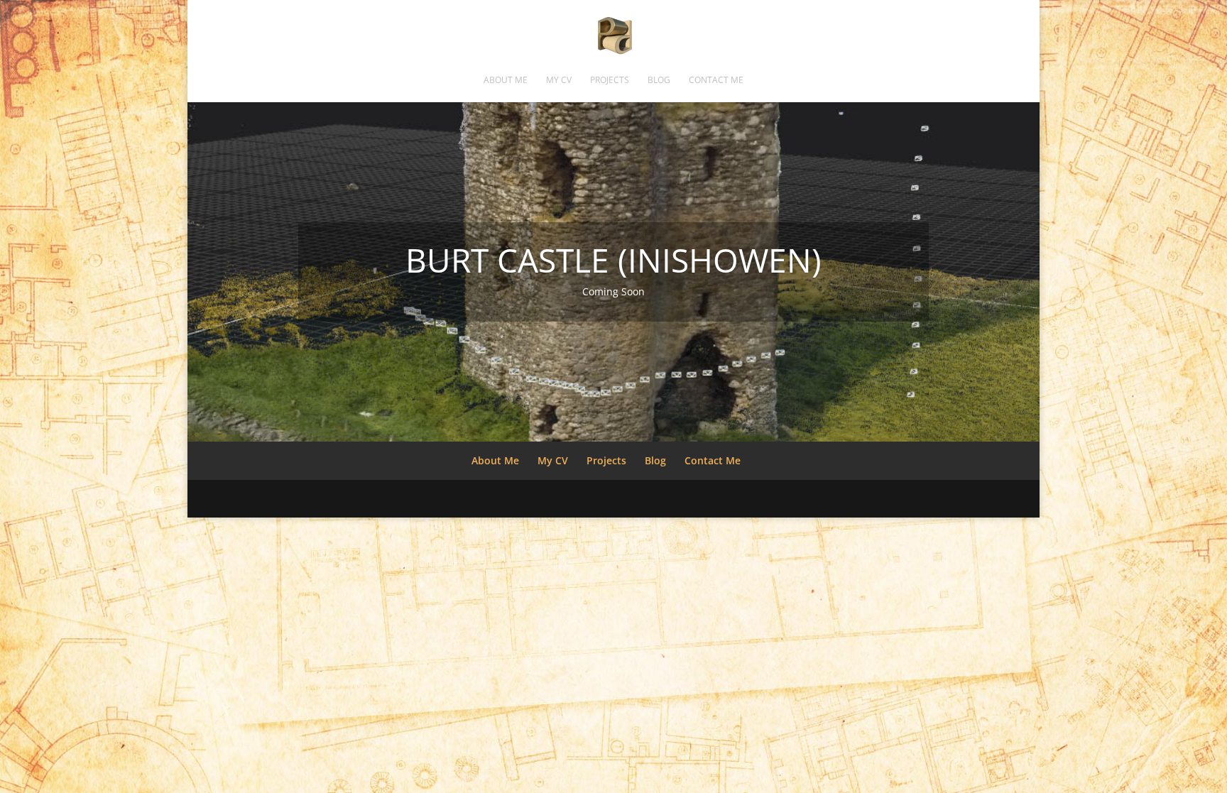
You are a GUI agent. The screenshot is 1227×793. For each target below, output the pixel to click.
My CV (559, 80)
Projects (609, 80)
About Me (506, 80)
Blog (659, 80)
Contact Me (716, 80)
